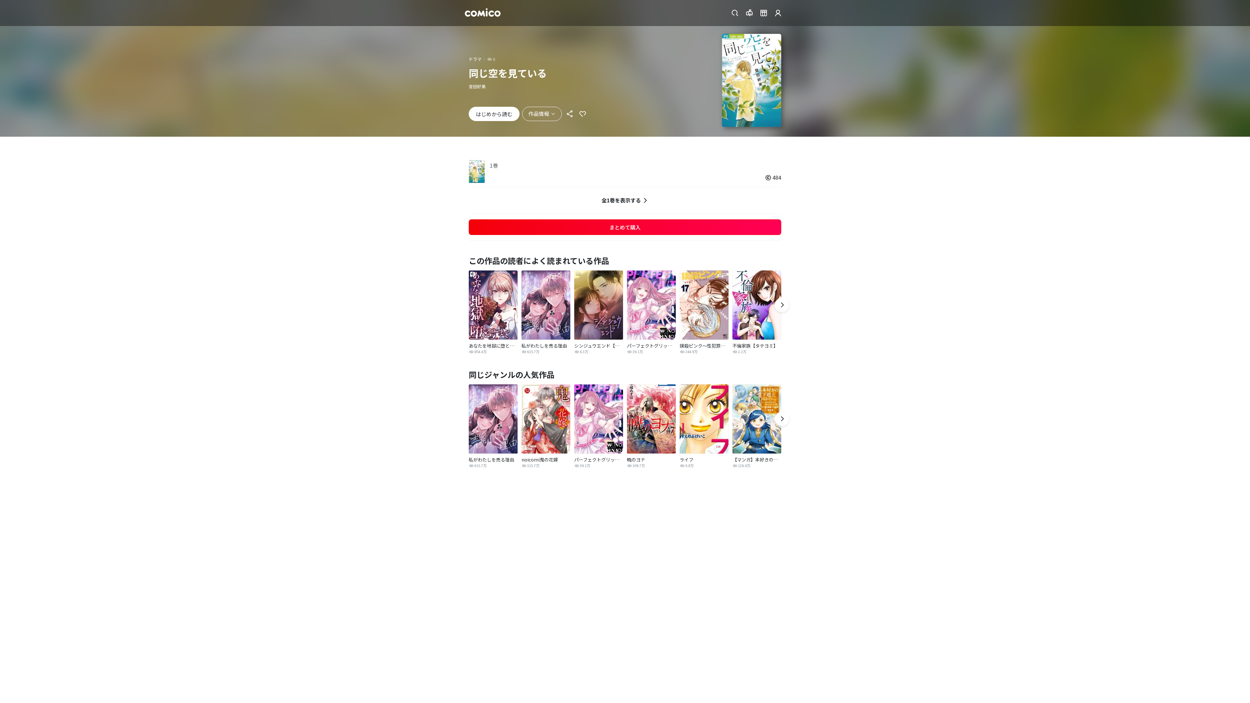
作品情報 (538, 113)
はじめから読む (494, 114)
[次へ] (782, 305)
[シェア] (569, 114)
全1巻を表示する (621, 200)
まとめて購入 (625, 227)
